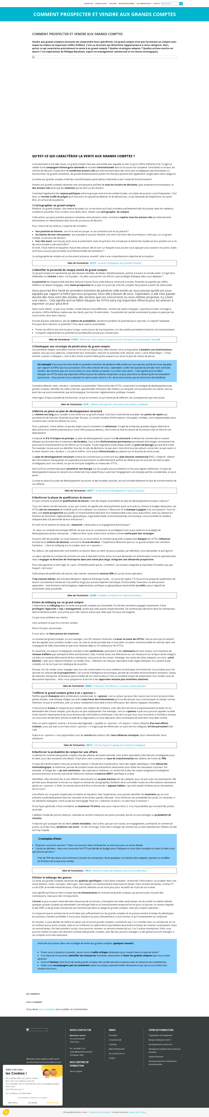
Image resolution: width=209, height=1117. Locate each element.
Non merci (12, 1103)
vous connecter (47, 1009)
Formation (113, 1035)
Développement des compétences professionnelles (163, 1063)
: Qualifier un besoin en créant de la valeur (116, 595)
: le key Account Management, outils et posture (115, 490)
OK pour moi (52, 1103)
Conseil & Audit (115, 1040)
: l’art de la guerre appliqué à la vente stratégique (115, 745)
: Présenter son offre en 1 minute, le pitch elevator (116, 686)
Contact (112, 1058)
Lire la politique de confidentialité (18, 1093)
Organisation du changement (160, 1035)
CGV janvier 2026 (76, 1055)
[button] (6, 1112)
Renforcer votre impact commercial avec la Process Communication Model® (115, 339)
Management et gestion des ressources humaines (164, 1050)
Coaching (112, 1044)
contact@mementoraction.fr (81, 1052)
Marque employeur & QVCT (160, 1040)
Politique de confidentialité (99, 1112)
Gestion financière (156, 1056)
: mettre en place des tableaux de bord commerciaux (116, 870)
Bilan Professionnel (116, 1049)
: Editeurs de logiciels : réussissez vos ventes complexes (116, 404)
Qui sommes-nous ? (117, 1053)
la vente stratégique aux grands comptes (115, 263)
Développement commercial (160, 1044)
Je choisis (32, 1103)
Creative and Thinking (137, 1112)
